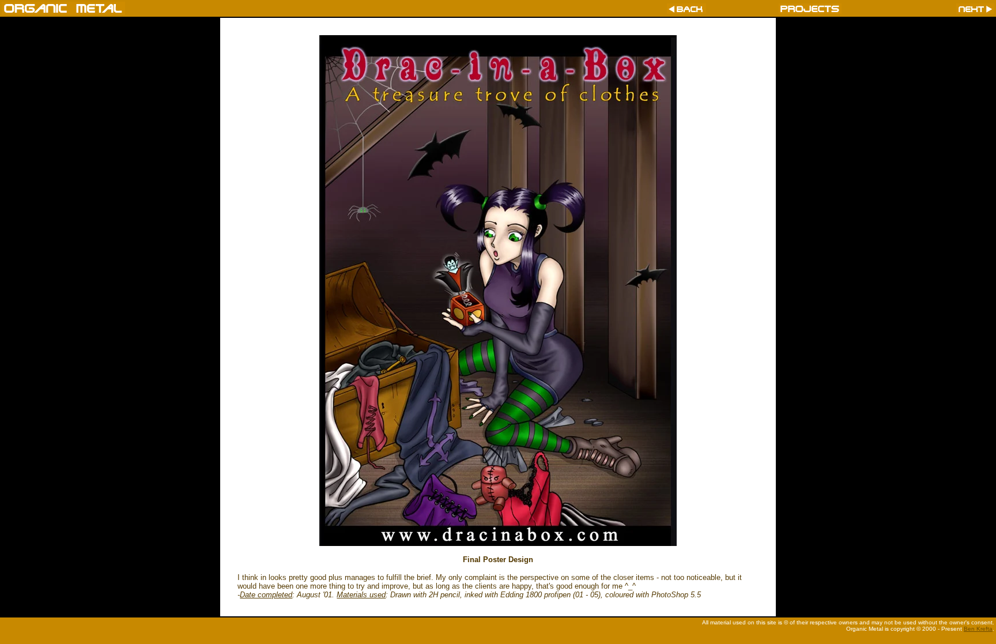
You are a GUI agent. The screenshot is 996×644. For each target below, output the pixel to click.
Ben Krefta (978, 629)
